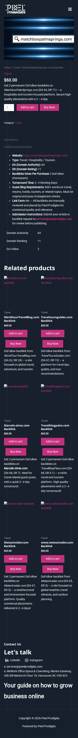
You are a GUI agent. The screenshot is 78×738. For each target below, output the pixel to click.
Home (7, 67)
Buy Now (49, 107)
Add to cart (27, 107)
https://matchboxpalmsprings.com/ (45, 155)
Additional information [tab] (18, 146)
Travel (16, 67)
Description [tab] (11, 139)
